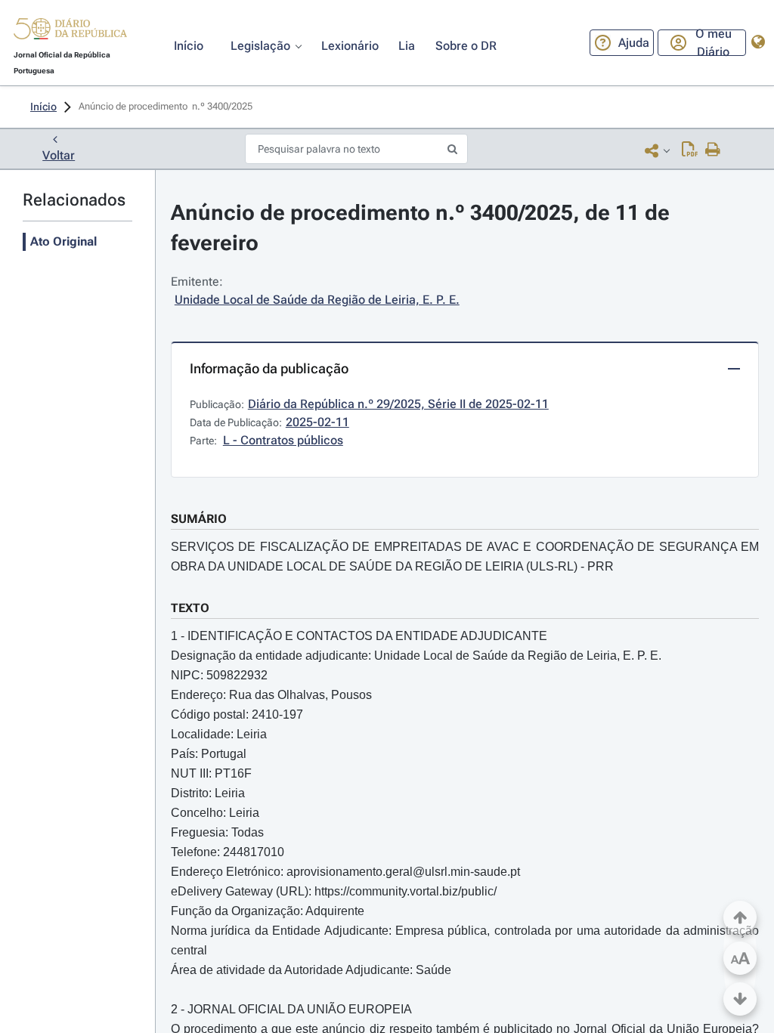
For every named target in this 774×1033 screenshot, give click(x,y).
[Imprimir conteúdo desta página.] (713, 150)
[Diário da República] (70, 32)
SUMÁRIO (199, 519)
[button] (70, 31)
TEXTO (190, 608)
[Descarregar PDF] (690, 150)
